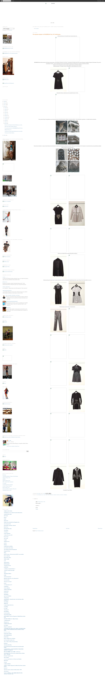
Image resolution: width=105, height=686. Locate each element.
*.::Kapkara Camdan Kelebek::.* (9, 568)
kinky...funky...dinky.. (7, 557)
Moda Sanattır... (6, 562)
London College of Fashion (7, 486)
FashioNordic (6, 591)
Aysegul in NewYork (7, 565)
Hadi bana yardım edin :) (6, 286)
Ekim (6, 121)
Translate (10, 30)
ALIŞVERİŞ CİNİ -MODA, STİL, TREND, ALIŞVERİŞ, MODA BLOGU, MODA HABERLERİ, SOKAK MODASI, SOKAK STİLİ (14, 629)
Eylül (6, 120)
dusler (5, 571)
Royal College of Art (6, 487)
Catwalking (6, 606)
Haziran (6, 115)
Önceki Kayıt (100, 528)
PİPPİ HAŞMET (7, 563)
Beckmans (4, 474)
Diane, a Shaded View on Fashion (9, 638)
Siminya (5, 544)
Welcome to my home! (8, 581)
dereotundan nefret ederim (8, 547)
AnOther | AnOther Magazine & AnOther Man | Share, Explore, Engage (15, 666)
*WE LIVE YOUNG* (7, 576)
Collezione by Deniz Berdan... (10, 132)
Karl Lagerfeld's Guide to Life (9, 640)
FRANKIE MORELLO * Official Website (11, 618)
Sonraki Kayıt (35, 528)
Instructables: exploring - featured (10, 525)
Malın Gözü (6, 520)
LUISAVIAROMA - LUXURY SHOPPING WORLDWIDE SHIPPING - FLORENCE (13, 649)
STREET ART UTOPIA (8, 511)
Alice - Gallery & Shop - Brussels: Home (11, 641)
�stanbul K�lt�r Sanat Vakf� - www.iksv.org (12, 651)
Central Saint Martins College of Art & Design (10, 476)
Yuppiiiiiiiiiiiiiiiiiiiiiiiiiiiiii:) (7, 290)
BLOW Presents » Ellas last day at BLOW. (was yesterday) (14, 554)
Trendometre (6, 586)
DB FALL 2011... (5, 281)
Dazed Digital (6, 611)
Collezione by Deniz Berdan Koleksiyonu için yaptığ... (14, 131)
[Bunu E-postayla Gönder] (46, 493)
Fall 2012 (47, 494)
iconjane (5, 539)
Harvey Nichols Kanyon (58, 494)
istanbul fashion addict (8, 514)
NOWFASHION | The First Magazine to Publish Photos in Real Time (14, 617)
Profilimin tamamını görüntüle (13, 446)
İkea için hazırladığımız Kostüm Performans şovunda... (14, 124)
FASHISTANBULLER (8, 623)
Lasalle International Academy (8, 484)
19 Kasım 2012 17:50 (41, 501)
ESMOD (4, 479)
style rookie (6, 538)
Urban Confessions (7, 533)
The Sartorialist (6, 579)
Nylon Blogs (6, 530)
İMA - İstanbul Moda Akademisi (8, 481)
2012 (5, 106)
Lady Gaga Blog (7, 613)
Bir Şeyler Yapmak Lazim (8, 655)
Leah (5, 560)
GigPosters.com (6, 541)
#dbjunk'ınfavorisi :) (8, 129)
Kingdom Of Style (7, 551)
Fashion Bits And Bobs (8, 633)
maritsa (5, 543)
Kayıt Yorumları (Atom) (39, 530)
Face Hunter (6, 625)
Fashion (51, 494)
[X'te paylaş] (48, 493)
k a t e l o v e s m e (7, 632)
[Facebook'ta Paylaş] (49, 493)
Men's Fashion (6, 657)
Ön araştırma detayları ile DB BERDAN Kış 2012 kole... (14, 128)
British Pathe (6, 636)
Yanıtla (37, 509)
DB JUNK (9, 440)
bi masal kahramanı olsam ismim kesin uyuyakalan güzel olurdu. (14, 647)
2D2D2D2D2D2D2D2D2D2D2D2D (12, 301)
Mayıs (6, 113)
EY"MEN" (6, 608)
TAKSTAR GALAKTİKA (8, 546)
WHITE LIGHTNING (8, 589)
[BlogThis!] (47, 493)
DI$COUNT (6, 660)
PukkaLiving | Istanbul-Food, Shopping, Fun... (12, 522)
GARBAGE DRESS (7, 663)
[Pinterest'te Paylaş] (50, 493)
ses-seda (5, 662)
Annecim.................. (5, 277)
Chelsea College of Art (6, 477)
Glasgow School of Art (6, 480)
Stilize (5, 552)
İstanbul (65, 494)
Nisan (6, 112)
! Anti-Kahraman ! (7, 620)
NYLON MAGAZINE (7, 614)
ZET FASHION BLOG (8, 635)
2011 (5, 104)
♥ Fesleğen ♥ (6, 531)
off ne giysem (6, 671)
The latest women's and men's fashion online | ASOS (13, 669)
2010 (5, 103)
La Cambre (4, 483)
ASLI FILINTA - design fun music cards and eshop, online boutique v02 (14, 600)
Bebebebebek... (8, 307)
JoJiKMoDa (6, 567)
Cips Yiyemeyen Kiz (7, 523)
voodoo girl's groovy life (8, 535)
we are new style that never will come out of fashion (12, 659)
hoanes (5, 583)
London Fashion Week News (8, 605)
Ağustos (6, 118)
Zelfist (5, 519)
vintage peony (6, 597)
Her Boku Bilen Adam (8, 528)
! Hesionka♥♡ (6, 609)
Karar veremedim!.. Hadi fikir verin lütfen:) (13, 295)
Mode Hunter (6, 594)
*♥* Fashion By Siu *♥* (8, 584)
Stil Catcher (6, 515)
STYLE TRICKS (7, 588)
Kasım (6, 123)
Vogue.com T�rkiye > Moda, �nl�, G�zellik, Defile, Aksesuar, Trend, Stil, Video (13, 673)
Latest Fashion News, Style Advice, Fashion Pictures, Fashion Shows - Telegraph (14, 654)
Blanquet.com (6, 622)
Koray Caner (6, 536)
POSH (5, 575)
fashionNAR (6, 592)
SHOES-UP (6, 603)
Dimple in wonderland (8, 626)
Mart (6, 110)
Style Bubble (6, 601)
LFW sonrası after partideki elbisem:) (11, 126)
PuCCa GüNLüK (7, 555)
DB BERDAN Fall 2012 (41, 494)
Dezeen (5, 517)
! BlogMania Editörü (7, 573)
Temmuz (6, 117)
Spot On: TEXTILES (7, 596)
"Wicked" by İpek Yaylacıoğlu (9, 570)
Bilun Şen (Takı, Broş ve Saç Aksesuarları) (11, 578)
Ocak (6, 107)
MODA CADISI (6, 559)
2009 (5, 101)
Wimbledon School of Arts (7, 490)
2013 (5, 135)
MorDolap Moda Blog (8, 644)
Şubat (6, 109)
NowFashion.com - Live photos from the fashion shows (13, 512)
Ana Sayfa (37, 28)
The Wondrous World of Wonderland (10, 549)
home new (5, 668)
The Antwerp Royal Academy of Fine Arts (9, 488)
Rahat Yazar (6, 527)
